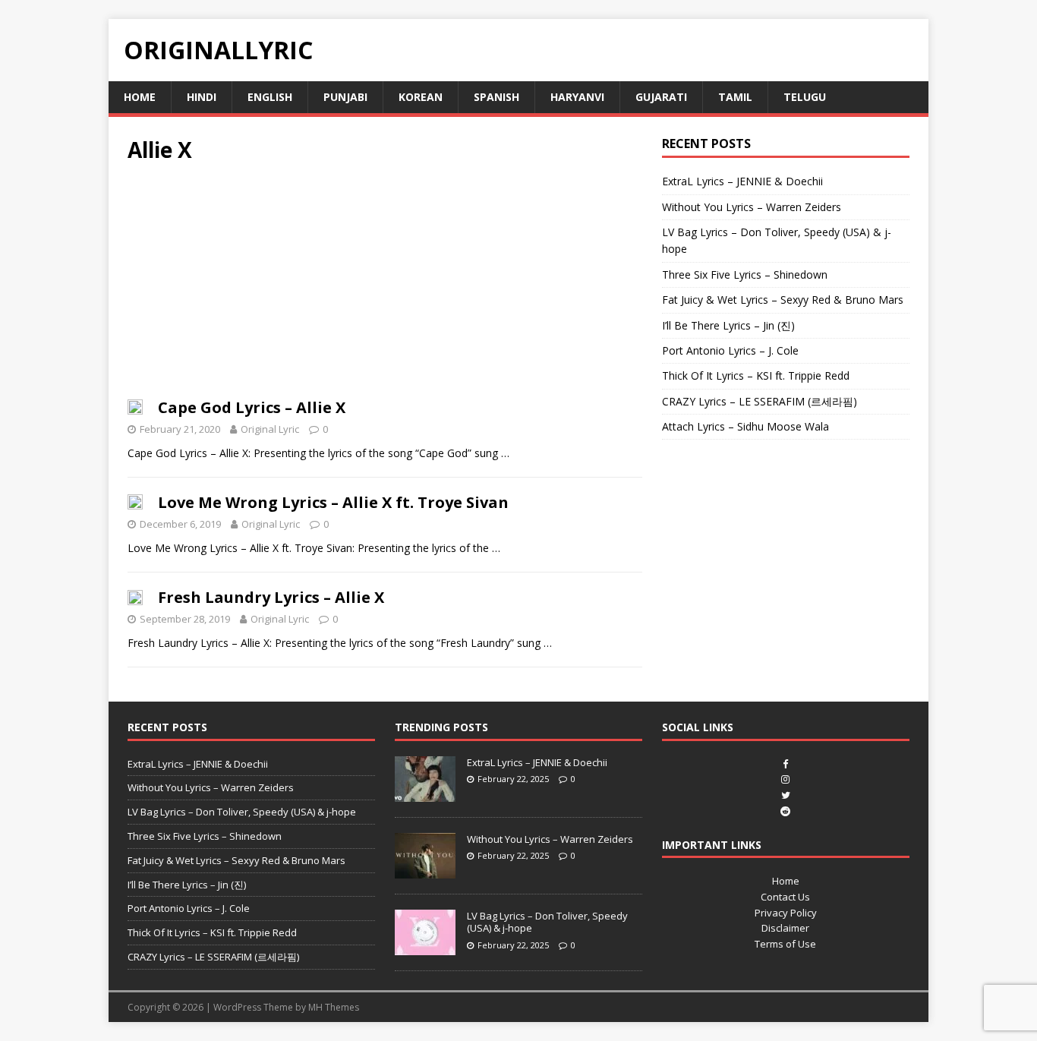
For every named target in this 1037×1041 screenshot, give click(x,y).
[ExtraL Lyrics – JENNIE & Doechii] (425, 793)
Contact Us (785, 897)
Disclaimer (785, 928)
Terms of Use (785, 944)
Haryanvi (577, 97)
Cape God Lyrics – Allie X (251, 407)
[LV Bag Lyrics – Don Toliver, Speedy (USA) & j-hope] (425, 947)
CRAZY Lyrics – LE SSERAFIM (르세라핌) (759, 401)
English (269, 97)
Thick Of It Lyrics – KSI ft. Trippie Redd (755, 375)
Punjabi (345, 97)
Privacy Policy (786, 913)
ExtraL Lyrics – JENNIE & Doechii (742, 181)
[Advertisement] (385, 285)
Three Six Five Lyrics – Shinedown (744, 274)
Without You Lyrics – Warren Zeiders (751, 207)
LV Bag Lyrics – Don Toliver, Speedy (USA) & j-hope (242, 812)
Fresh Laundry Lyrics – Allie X (271, 597)
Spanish (496, 97)
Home (140, 97)
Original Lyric (270, 429)
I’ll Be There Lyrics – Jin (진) (728, 325)
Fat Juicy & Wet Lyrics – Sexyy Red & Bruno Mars (782, 299)
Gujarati (661, 97)
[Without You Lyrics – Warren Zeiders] (425, 870)
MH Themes (333, 1007)
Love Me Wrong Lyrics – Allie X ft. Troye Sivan (333, 502)
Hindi (201, 97)
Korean (421, 97)
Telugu (804, 97)
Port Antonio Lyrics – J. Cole (730, 350)
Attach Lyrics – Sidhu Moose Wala (745, 426)
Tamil (735, 97)
